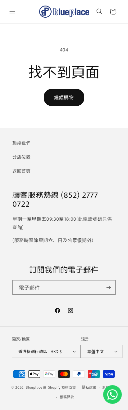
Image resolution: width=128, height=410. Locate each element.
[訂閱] (108, 287)
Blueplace (34, 387)
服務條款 (67, 396)
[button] (12, 11)
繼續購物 (64, 97)
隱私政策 (89, 387)
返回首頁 (21, 171)
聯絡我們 (21, 143)
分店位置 (21, 157)
